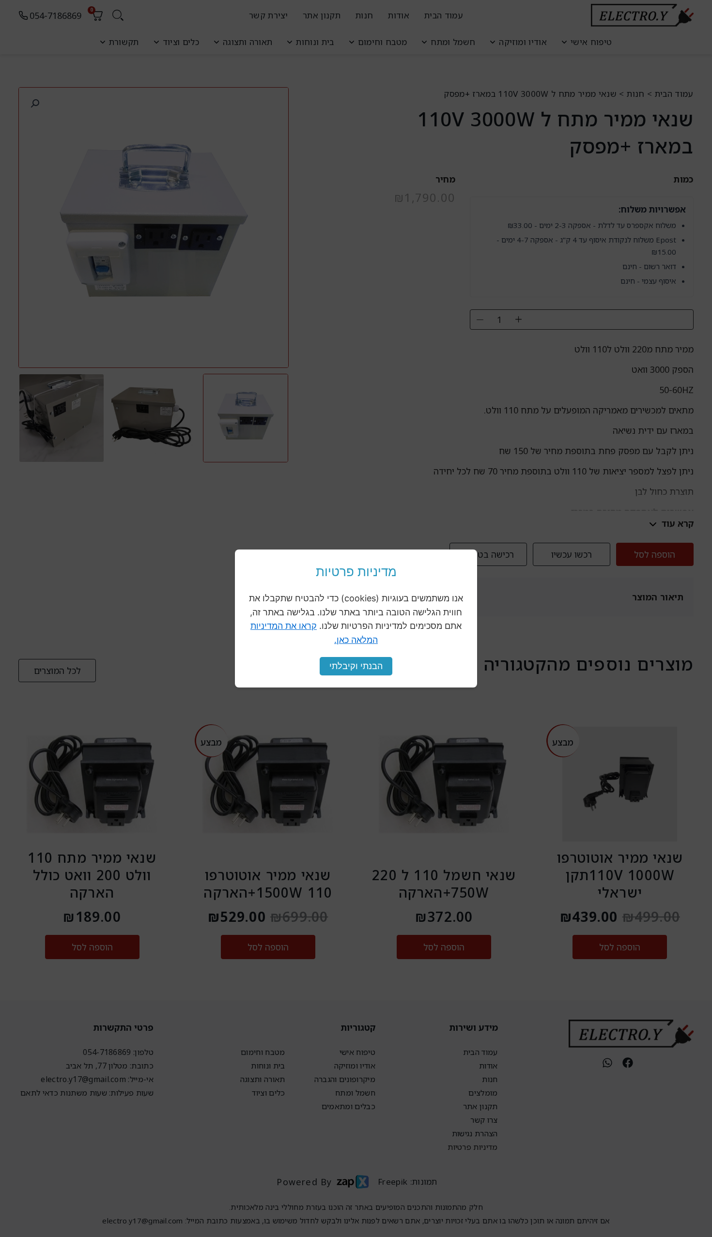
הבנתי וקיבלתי (356, 666)
